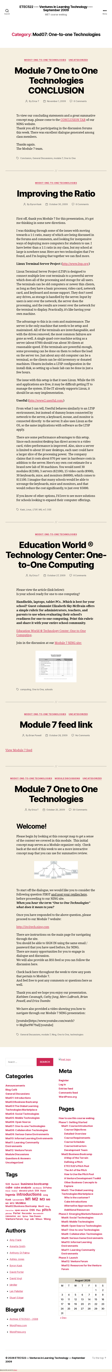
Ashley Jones (17, 1259)
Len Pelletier (16, 1291)
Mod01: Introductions (18, 1097)
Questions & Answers (18, 1158)
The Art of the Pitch (75, 1170)
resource (10, 1216)
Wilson (38, 1219)
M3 (42, 1199)
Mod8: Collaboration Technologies (81, 1234)
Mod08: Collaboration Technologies (26, 1130)
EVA (37, 1190)
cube (8, 1187)
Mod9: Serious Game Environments (82, 1238)
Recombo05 (38, 1213)
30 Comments (80, 809)
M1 (28, 1199)
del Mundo (37, 1188)
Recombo (27, 1213)
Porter (16, 1213)
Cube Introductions (75, 1201)
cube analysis (22, 1187)
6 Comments (80, 101)
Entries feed (66, 1088)
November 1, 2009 (56, 101)
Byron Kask (35, 204)
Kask (22, 509)
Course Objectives (75, 1129)
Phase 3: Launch (68, 1257)
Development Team (76, 1150)
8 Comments (79, 575)
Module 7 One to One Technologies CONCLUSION (56, 80)
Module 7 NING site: (68, 643)
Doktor (14, 1191)
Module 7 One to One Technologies (56, 794)
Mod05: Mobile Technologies (22, 1117)
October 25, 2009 (55, 809)
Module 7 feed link (56, 724)
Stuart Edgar (17, 1297)
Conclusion (25, 158)
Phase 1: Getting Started (73, 1122)
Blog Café (11, 1089)
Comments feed (68, 1092)
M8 (6, 1203)
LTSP (35, 509)
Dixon (7, 1191)
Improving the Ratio (56, 193)
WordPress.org (18, 1331)
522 (7, 1184)
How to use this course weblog (76, 1118)
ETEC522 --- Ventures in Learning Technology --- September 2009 (56, 8)
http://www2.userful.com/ (46, 401)
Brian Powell (35, 735)
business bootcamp (34, 1184)
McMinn (21, 1203)
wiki (32, 1219)
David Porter (17, 1272)
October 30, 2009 (58, 204)
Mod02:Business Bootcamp (21, 1102)
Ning (54, 1034)
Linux (28, 509)
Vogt (26, 1219)
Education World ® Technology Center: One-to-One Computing (56, 555)
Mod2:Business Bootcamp (76, 1154)
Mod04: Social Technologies (22, 1113)
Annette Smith (17, 1246)
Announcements (15, 1085)
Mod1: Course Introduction (77, 1126)
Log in (62, 1084)
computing (25, 689)
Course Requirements (77, 1137)
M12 (12, 1203)
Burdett (15, 1184)
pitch (46, 1210)
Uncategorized (78, 60)
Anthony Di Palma (20, 1252)
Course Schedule (74, 1141)
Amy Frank (16, 1240)
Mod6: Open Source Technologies (81, 1225)
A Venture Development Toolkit (82, 1178)
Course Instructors (75, 1146)
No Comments (82, 735)
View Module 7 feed (18, 750)
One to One (70, 158)
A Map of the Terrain (76, 1157)
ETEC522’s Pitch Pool (76, 1166)
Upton (25, 1216)
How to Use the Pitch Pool (79, 1174)
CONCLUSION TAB (73, 120)
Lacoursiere (18, 1200)
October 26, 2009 (58, 735)
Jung (45, 1195)
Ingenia (10, 1194)
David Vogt (16, 1278)
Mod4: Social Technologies (77, 1217)
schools (49, 689)
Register (64, 1080)
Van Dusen (35, 1216)
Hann (43, 1190)
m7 (44, 509)
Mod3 (41, 1206)
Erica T (35, 101)
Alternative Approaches (78, 1205)
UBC (19, 1216)
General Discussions (43, 158)
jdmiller (13, 1284)
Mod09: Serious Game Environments (27, 1134)
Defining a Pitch (73, 1162)
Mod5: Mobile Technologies (77, 1221)
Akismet (15, 1370)
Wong (47, 1219)
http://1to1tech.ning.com (32, 927)
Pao (38, 1210)
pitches (8, 1213)
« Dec (63, 1317)
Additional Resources (77, 1209)
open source (21, 1210)
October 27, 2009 (56, 575)
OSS (49, 509)
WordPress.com (18, 1325)
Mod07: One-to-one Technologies (45, 60)
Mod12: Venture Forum (18, 1150)
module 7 (58, 158)
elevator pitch (26, 1190)
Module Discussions (67, 778)
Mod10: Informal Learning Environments (29, 1138)
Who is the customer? (77, 1197)
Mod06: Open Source (18, 1122)
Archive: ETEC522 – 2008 (24, 1319)
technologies (76, 1034)
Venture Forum (14, 1219)
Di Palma (47, 1187)
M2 (35, 1199)
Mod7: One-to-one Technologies (80, 1229)
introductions (29, 1194)
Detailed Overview (75, 1133)
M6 (40, 509)
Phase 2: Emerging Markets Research (81, 1213)
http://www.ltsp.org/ (75, 264)
